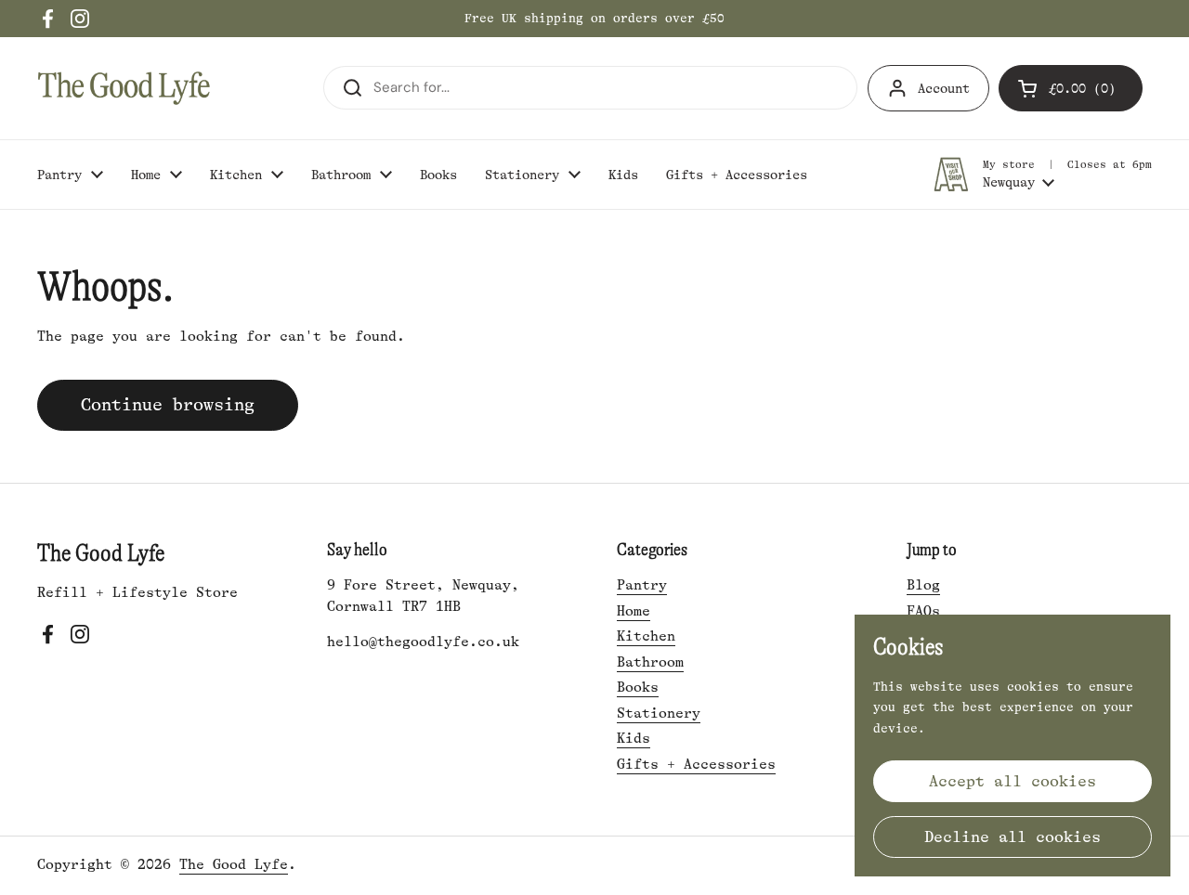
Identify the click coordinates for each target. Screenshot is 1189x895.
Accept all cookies (1012, 781)
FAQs (923, 611)
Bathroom (650, 662)
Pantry (642, 585)
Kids (633, 738)
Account (944, 88)
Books (638, 687)
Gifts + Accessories (696, 764)
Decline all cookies (1012, 837)
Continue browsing (168, 405)
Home (633, 611)
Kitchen (646, 636)
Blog (923, 585)
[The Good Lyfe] (124, 88)
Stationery (658, 713)
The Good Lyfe (233, 865)
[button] (1071, 88)
